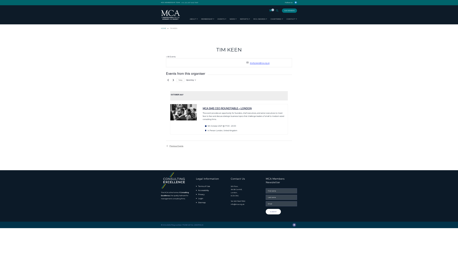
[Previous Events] (168, 80)
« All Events (171, 57)
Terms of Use (204, 186)
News (232, 19)
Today (180, 80)
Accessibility (203, 190)
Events (221, 19)
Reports (244, 19)
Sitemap (202, 202)
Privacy (201, 194)
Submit (273, 212)
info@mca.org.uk (237, 204)
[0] (270, 11)
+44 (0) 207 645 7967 (189, 2)
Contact (290, 19)
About (193, 19)
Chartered (276, 19)
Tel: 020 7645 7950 (238, 201)
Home (163, 28)
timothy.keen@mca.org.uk (260, 63)
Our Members (289, 10)
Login (200, 198)
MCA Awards (259, 19)
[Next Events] (173, 80)
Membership (207, 19)
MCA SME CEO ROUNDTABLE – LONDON (227, 108)
